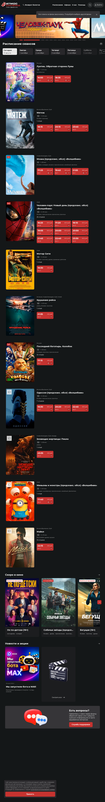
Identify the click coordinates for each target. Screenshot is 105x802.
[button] (15, 27)
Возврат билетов (32, 5)
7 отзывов (40, 401)
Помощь (81, 5)
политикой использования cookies (43, 789)
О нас (74, 5)
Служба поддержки (81, 725)
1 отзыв (39, 121)
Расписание (57, 5)
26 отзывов (41, 217)
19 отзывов (41, 540)
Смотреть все (57, 697)
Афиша (67, 5)
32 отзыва (40, 355)
